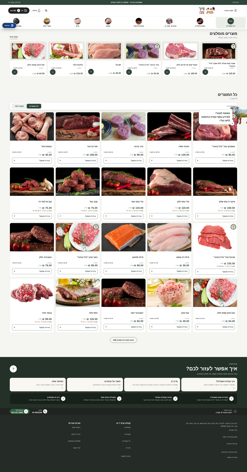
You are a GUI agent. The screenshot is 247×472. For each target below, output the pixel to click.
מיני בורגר (138, 146)
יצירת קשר (76, 448)
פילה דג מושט (182, 257)
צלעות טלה (78, 65)
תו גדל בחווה (75, 434)
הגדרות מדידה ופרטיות (229, 452)
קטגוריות (128, 434)
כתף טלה (93, 313)
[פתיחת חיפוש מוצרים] (46, 10)
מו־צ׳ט (128, 448)
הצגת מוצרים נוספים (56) (123, 340)
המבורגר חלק (45, 257)
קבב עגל (94, 202)
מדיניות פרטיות (232, 444)
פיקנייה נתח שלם (227, 202)
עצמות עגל (47, 146)
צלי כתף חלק (183, 202)
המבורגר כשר (137, 313)
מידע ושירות (233, 430)
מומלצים (128, 427)
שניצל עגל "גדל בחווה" (224, 257)
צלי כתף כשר (137, 202)
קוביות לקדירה (45, 202)
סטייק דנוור (92, 146)
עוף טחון (185, 313)
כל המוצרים (34, 106)
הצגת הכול (14, 37)
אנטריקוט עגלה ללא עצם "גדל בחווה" (222, 64)
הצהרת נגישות (232, 457)
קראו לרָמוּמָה (126, 456)
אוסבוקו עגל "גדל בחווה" (223, 146)
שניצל (118, 65)
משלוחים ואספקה (74, 441)
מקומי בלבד (19, 106)
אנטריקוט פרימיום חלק (187, 65)
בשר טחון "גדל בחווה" (87, 257)
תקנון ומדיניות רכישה (230, 437)
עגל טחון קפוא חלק (36, 65)
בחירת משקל (215, 160)
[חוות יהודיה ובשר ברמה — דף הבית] (206, 10)
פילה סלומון (137, 257)
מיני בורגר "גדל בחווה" (149, 65)
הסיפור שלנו (76, 427)
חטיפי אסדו (184, 146)
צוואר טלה (47, 313)
